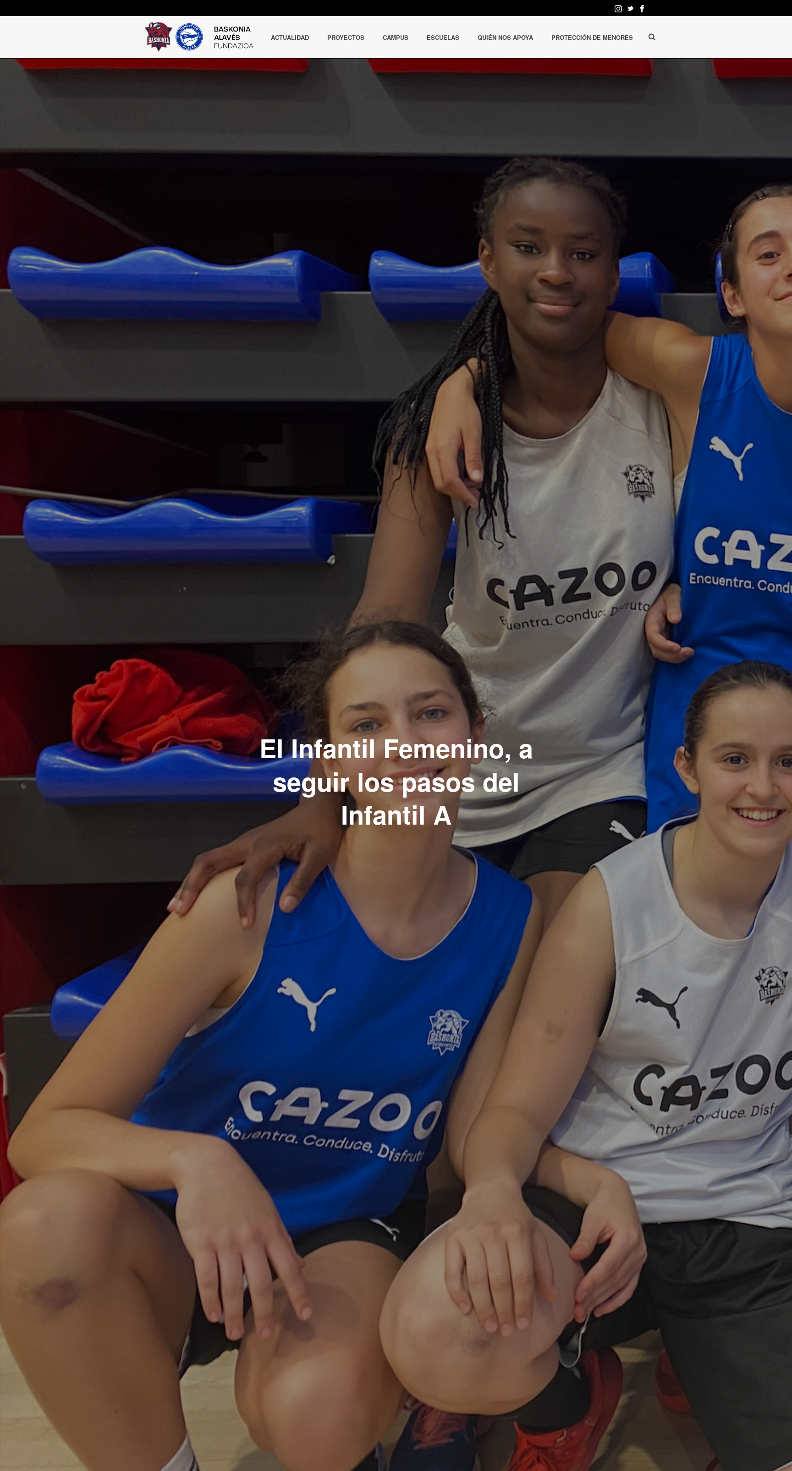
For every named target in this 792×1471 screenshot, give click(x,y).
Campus (395, 37)
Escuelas (443, 37)
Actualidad (290, 37)
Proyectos (345, 37)
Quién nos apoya (505, 37)
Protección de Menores (592, 37)
